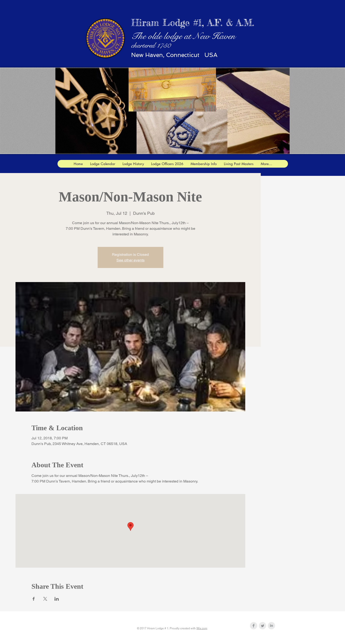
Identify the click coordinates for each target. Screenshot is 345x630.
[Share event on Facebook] (33, 599)
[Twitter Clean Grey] (262, 625)
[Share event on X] (45, 599)
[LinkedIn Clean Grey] (271, 625)
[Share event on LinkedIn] (56, 599)
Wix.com (201, 628)
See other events (130, 260)
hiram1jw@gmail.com (198, 617)
